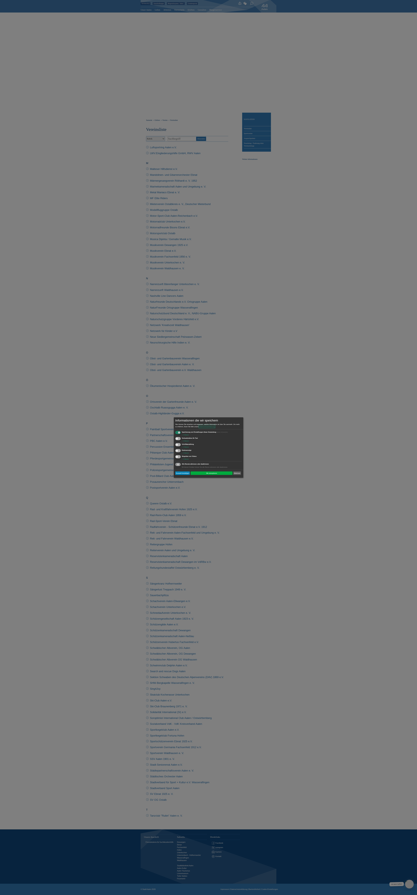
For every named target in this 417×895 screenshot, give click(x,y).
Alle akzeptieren (211, 473)
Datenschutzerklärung (206, 426)
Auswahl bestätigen (182, 473)
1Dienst (185, 435)
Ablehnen (237, 473)
